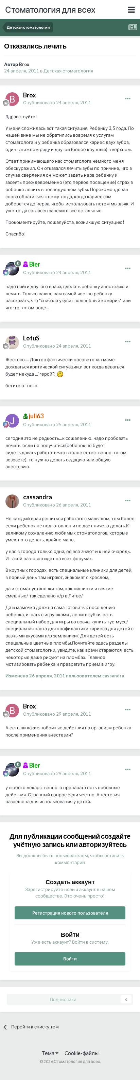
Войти (70, 958)
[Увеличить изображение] (60, 374)
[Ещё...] (128, 99)
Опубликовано (57, 102)
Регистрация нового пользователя (70, 913)
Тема (48, 1053)
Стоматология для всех (50, 9)
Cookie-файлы (82, 1053)
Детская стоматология (68, 70)
